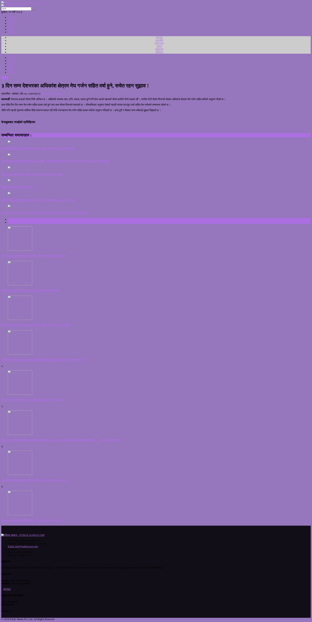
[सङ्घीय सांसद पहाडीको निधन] (156, 180)
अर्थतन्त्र (12, 29)
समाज (10, 26)
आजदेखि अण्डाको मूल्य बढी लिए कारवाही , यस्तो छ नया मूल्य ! (34, 480)
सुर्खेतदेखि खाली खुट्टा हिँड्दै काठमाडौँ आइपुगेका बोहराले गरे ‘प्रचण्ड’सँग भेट (43, 360)
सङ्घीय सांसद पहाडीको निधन (17, 187)
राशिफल (12, 32)
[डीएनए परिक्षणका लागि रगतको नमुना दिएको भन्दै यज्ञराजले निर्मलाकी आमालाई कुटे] (156, 206)
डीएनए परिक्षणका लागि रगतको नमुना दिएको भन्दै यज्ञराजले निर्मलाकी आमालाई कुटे (45, 213)
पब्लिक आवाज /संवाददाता (53, 93)
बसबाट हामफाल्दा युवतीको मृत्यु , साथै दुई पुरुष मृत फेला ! (32, 520)
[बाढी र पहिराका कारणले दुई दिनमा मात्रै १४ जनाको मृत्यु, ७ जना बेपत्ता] (156, 193)
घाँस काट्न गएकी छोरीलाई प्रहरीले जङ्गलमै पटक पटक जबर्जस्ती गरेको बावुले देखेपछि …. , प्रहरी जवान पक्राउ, (62, 440)
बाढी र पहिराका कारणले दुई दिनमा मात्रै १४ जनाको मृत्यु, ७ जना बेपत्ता (38, 200)
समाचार (11, 17)
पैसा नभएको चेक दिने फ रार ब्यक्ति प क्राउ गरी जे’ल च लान (33, 400)
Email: (23, 546)
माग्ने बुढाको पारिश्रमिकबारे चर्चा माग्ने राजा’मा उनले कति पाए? (34, 256)
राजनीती (12, 20)
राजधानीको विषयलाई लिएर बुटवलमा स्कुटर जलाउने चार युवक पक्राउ (38, 148)
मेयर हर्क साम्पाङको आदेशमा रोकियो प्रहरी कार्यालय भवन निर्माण (35, 325)
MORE (7, 589)
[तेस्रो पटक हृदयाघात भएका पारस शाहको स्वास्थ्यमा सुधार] (156, 168)
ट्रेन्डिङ (11, 222)
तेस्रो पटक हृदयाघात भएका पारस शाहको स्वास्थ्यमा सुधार (32, 174)
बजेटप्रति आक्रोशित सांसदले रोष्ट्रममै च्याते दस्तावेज (30, 290)
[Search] (33, 9)
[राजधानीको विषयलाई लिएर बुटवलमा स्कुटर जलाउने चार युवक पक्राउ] (156, 142)
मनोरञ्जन (12, 23)
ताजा (10, 219)
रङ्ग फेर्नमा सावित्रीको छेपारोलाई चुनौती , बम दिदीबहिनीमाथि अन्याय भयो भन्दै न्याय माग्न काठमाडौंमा (55, 161)
